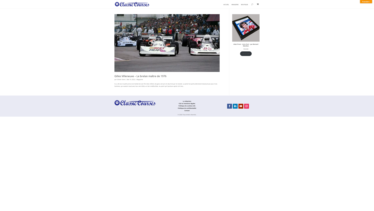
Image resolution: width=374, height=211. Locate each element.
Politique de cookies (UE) (187, 106)
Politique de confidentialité (187, 108)
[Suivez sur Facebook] (229, 106)
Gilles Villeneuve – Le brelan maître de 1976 (140, 76)
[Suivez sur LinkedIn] (235, 106)
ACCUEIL (226, 4)
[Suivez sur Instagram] (246, 106)
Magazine (140, 79)
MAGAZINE (235, 4)
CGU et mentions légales (187, 103)
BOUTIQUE (244, 4)
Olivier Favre (121, 79)
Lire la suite (246, 54)
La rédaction (187, 101)
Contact (187, 110)
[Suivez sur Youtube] (240, 106)
